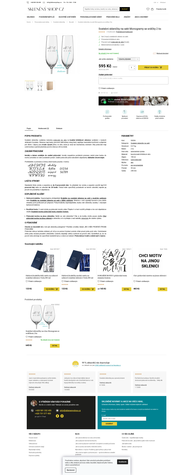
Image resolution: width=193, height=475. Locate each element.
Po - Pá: (70, 2)
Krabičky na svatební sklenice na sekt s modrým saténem (83, 198)
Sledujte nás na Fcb (57, 416)
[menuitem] (31, 17)
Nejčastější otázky (34, 449)
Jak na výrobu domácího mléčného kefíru (88, 446)
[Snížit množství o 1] (134, 69)
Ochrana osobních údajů (36, 446)
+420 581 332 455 (43, 410)
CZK (155, 2)
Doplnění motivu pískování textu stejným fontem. (50, 212)
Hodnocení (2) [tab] (43, 128)
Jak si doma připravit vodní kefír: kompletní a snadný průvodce (95, 443)
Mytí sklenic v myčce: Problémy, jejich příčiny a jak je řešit (93, 449)
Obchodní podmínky (35, 452)
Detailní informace (105, 49)
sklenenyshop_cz (62, 416)
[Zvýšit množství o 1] (134, 66)
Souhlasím (123, 462)
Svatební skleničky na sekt (140, 143)
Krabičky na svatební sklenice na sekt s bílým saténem (51, 200)
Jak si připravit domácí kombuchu (86, 440)
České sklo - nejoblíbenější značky (132, 438)
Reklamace (32, 440)
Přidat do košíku (151, 67)
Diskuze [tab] (59, 128)
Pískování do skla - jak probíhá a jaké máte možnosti (138, 440)
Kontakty (124, 449)
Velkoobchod (33, 443)
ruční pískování (136, 160)
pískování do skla (117, 42)
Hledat (125, 9)
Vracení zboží (33, 438)
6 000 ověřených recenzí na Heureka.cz (108, 365)
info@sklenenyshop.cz (70, 410)
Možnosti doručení (162, 53)
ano (132, 162)
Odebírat (109, 424)
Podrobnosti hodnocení (124, 32)
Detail (126, 289)
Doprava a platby (34, 455)
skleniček (85, 218)
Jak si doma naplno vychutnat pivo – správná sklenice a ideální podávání (95, 453)
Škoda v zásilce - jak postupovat (132, 446)
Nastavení (70, 470)
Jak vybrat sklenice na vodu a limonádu (87, 438)
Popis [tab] (29, 128)
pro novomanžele (137, 165)
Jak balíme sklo (127, 443)
